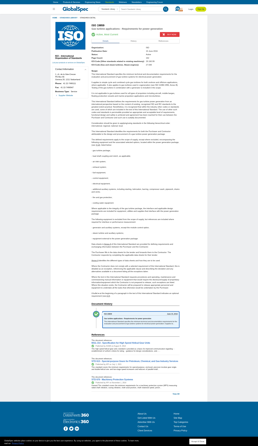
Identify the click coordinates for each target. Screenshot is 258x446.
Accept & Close (197, 441)
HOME (54, 18)
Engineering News (92, 2)
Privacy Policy (180, 430)
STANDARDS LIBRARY (69, 18)
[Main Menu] (54, 9)
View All (176, 394)
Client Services (145, 430)
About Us (142, 414)
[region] (129, 441)
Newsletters (137, 2)
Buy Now (171, 34)
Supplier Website (66, 95)
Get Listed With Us (146, 418)
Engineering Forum (154, 2)
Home (55, 2)
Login (191, 9)
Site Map (178, 418)
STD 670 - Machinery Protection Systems (112, 379)
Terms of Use (180, 426)
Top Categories (181, 422)
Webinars (123, 2)
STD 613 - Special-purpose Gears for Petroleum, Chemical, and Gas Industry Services (135, 361)
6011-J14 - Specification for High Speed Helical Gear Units (121, 343)
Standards (109, 2)
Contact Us (143, 426)
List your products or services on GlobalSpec (68, 63)
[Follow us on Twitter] (71, 428)
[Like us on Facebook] (66, 428)
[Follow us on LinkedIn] (77, 428)
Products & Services (71, 2)
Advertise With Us (146, 422)
